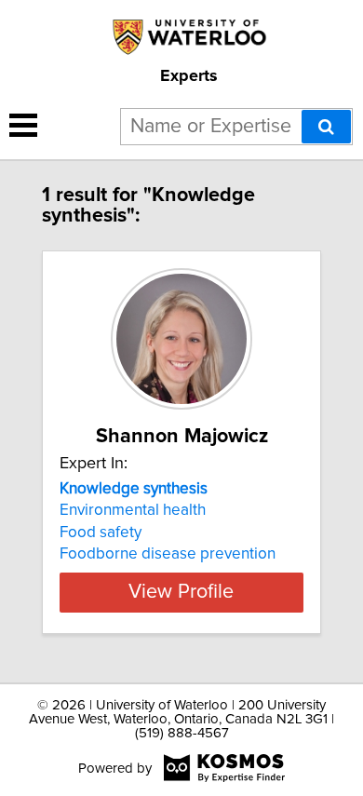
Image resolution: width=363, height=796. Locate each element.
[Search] (326, 126)
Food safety (100, 532)
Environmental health (133, 510)
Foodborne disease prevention (168, 554)
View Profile (181, 592)
